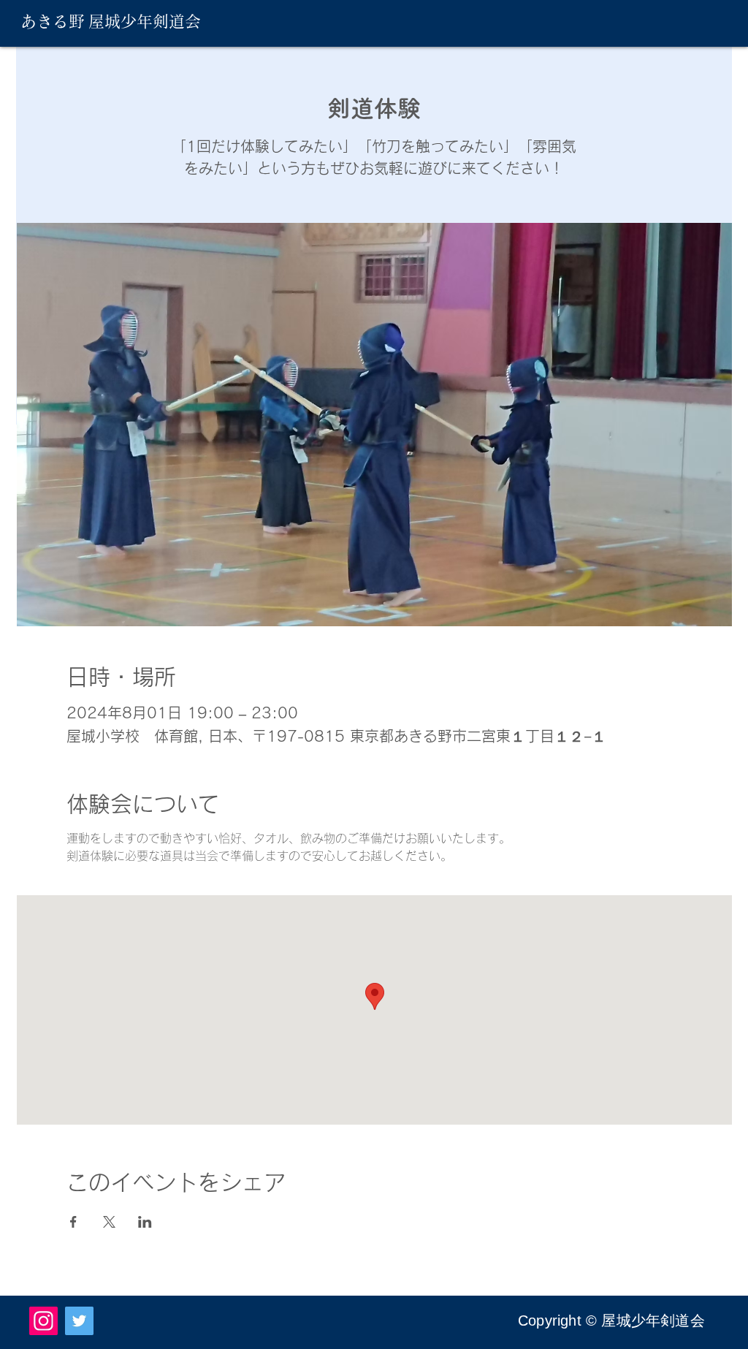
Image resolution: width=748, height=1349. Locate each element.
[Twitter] (79, 1321)
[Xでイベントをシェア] (109, 1222)
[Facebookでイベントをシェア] (73, 1222)
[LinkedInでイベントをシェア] (145, 1222)
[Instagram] (43, 1321)
